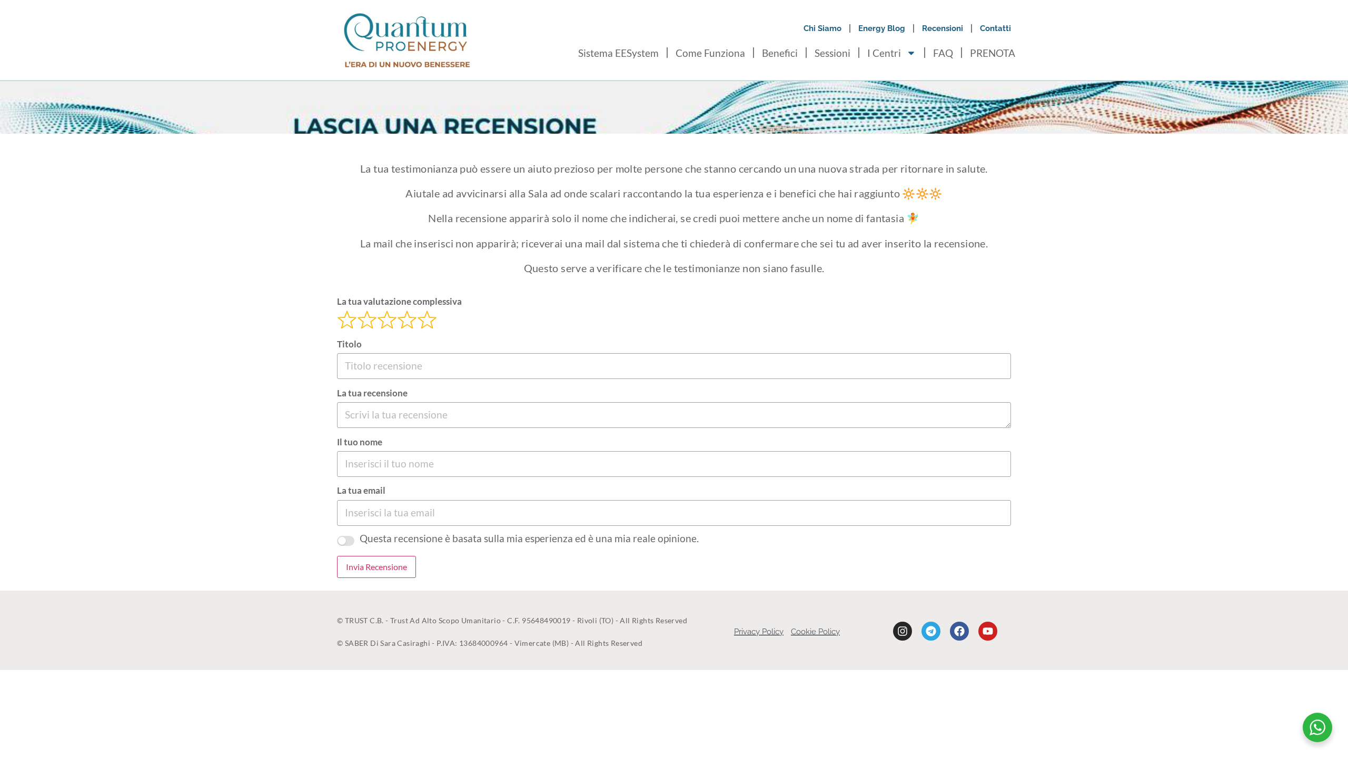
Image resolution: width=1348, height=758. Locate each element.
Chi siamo (822, 28)
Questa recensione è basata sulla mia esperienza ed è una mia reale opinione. (529, 538)
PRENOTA (992, 53)
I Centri (884, 53)
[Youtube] (987, 631)
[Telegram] (930, 631)
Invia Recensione (376, 567)
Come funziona (710, 53)
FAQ (943, 53)
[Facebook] (959, 631)
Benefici (780, 53)
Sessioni (832, 53)
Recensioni (942, 28)
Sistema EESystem (618, 53)
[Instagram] (902, 631)
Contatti (995, 28)
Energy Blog (881, 28)
